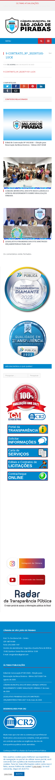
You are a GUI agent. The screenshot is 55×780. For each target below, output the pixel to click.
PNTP (14, 750)
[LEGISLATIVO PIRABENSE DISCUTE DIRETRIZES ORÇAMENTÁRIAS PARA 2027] (27, 223)
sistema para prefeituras (36, 734)
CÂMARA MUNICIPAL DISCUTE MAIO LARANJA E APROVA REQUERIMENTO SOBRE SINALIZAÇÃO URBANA (28, 6)
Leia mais (37, 766)
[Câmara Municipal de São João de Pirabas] (27, 25)
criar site (19, 734)
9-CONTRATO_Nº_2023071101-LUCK (19, 71)
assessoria (21, 738)
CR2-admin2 (11, 65)
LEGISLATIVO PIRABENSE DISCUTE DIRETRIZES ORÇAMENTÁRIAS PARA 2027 (26, 242)
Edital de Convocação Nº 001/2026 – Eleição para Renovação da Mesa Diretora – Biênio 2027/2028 (25, 143)
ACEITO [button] (19, 774)
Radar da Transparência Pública (33, 750)
